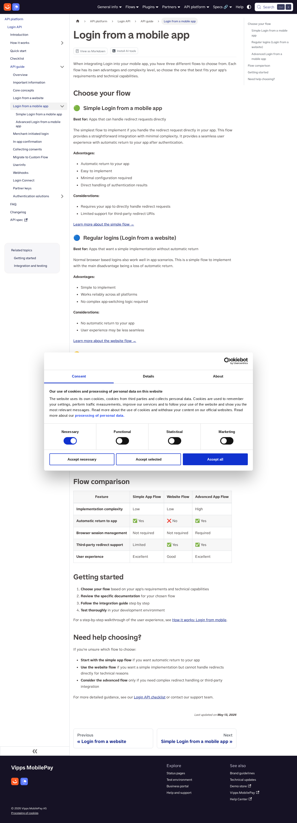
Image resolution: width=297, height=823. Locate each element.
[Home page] (77, 21)
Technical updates (243, 780)
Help (239, 6)
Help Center (239, 799)
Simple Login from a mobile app (269, 33)
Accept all (215, 459)
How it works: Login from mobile (199, 619)
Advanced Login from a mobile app (267, 56)
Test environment (179, 780)
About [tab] (218, 376)
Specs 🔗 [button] (220, 6)
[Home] (11, 7)
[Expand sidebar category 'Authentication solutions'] (62, 196)
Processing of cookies (24, 813)
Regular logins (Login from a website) (270, 44)
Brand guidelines (242, 773)
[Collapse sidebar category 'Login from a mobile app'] (62, 106)
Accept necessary (82, 459)
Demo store (238, 786)
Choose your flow (259, 24)
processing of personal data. (99, 415)
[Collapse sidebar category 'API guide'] (62, 67)
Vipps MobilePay (242, 793)
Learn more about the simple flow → (103, 224)
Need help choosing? (261, 79)
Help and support (179, 793)
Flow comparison (259, 66)
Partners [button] (169, 6)
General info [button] (107, 6)
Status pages (176, 773)
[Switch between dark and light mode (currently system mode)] (249, 7)
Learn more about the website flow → (104, 340)
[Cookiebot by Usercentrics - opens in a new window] (227, 361)
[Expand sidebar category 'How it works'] (62, 43)
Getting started (258, 72)
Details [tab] (148, 376)
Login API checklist (149, 697)
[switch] (122, 441)
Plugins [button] (148, 6)
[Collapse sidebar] (35, 751)
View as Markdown (90, 51)
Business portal (178, 786)
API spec (17, 220)
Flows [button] (130, 6)
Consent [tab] (79, 376)
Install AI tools (126, 51)
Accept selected (148, 459)
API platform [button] (194, 6)
